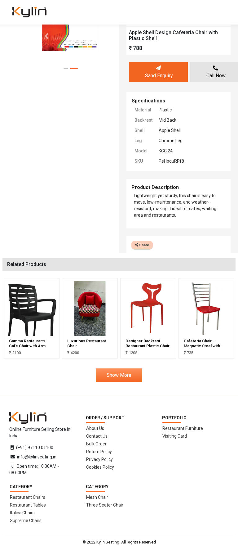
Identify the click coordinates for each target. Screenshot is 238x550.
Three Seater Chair (104, 505)
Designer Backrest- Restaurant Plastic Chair (148, 343)
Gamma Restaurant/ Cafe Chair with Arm (27, 343)
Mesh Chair (97, 497)
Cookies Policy (100, 467)
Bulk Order (96, 443)
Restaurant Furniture (182, 428)
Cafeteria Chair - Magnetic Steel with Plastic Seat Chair (202, 346)
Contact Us (97, 436)
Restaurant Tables (28, 505)
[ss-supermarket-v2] (27, 417)
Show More (119, 375)
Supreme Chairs (26, 520)
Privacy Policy (99, 459)
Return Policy (99, 451)
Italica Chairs (22, 512)
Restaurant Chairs (27, 497)
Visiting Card (174, 436)
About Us (95, 428)
